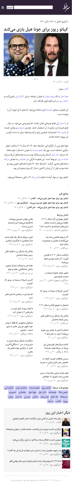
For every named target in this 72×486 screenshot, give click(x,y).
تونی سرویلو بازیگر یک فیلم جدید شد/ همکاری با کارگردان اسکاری (19, 239)
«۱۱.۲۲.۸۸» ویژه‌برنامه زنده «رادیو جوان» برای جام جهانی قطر (35, 461)
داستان (63, 123)
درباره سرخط (34, 480)
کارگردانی (19, 96)
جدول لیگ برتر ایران (16, 480)
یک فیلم (54, 397)
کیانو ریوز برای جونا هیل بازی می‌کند (52, 198)
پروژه (52, 96)
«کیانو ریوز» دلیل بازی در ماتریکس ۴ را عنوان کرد (22, 310)
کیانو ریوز (63, 101)
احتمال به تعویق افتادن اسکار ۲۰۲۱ (53, 305)
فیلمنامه (49, 110)
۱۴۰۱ (52, 21)
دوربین (27, 397)
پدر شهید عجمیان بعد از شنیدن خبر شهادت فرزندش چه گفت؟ (34, 450)
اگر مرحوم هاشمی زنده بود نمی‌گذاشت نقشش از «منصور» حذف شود (55, 240)
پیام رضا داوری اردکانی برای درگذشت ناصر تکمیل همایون (37, 419)
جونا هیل (64, 96)
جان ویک (35, 177)
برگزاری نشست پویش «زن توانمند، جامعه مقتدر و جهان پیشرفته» (33, 429)
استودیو (20, 128)
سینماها (63, 397)
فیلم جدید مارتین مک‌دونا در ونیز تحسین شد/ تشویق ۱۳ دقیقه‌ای (54, 375)
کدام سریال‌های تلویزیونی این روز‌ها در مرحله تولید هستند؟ (55, 346)
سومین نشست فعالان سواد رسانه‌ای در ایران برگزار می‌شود (37, 440)
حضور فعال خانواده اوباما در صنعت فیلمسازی (56, 275)
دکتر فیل (55, 155)
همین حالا (61, 132)
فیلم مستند (37, 150)
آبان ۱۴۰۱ (44, 21)
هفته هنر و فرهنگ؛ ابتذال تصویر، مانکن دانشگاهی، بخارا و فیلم (19, 267)
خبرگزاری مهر (22, 203)
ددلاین (35, 397)
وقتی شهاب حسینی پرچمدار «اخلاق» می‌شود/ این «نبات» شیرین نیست (20, 222)
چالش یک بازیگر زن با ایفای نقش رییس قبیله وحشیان (54, 317)
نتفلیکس (22, 159)
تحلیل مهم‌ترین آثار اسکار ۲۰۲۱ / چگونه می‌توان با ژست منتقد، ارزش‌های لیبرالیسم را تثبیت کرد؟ (54, 222)
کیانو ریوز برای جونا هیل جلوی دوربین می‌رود (49, 203)
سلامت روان (62, 159)
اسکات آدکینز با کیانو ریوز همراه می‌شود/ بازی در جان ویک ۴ (54, 332)
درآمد (6, 159)
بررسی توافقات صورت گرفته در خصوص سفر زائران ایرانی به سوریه (54, 360)
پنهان (47, 96)
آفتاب (65, 89)
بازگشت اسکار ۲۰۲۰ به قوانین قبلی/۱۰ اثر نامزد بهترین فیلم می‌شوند (56, 258)
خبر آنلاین (31, 207)
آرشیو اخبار (61, 21)
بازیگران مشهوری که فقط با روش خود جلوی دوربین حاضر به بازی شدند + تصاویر (19, 326)
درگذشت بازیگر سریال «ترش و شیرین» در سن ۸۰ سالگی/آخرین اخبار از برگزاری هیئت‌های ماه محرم (19, 346)
